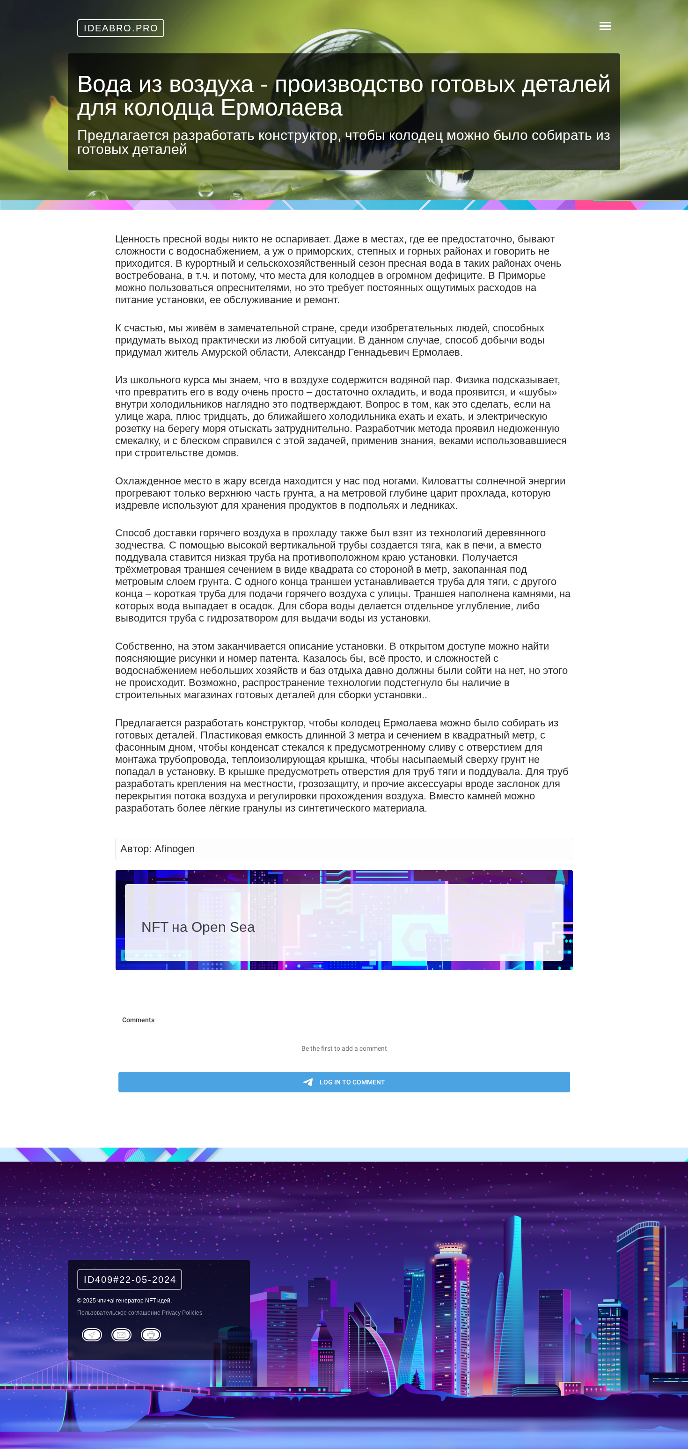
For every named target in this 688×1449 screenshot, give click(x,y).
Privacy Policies (182, 1313)
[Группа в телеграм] (92, 1334)
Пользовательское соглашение (119, 1313)
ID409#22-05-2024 (130, 1279)
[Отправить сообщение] (121, 1334)
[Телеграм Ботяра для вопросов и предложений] (151, 1334)
